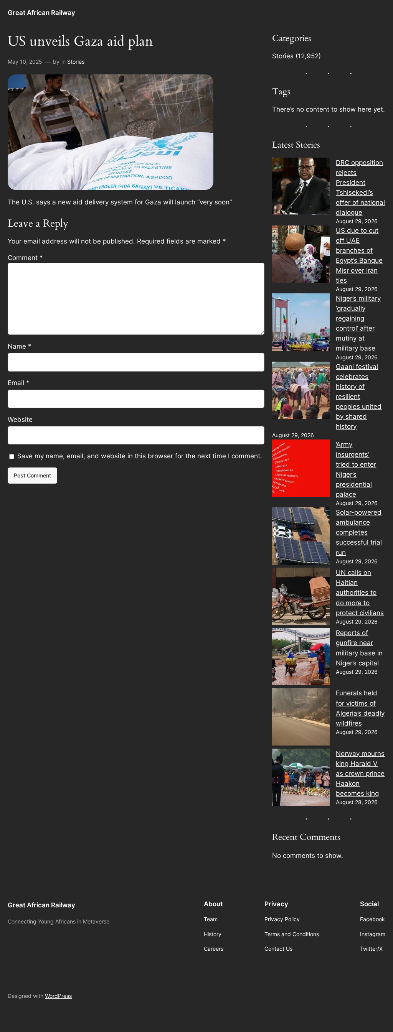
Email (19, 383)
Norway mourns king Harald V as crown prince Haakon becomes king (360, 773)
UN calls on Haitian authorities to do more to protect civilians (360, 592)
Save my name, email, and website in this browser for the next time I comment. (139, 456)
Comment (25, 258)
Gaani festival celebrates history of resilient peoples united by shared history (358, 396)
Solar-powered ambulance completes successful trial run (359, 532)
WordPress (58, 995)
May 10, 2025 (25, 61)
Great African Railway (41, 12)
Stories (75, 61)
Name (19, 346)
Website (20, 419)
